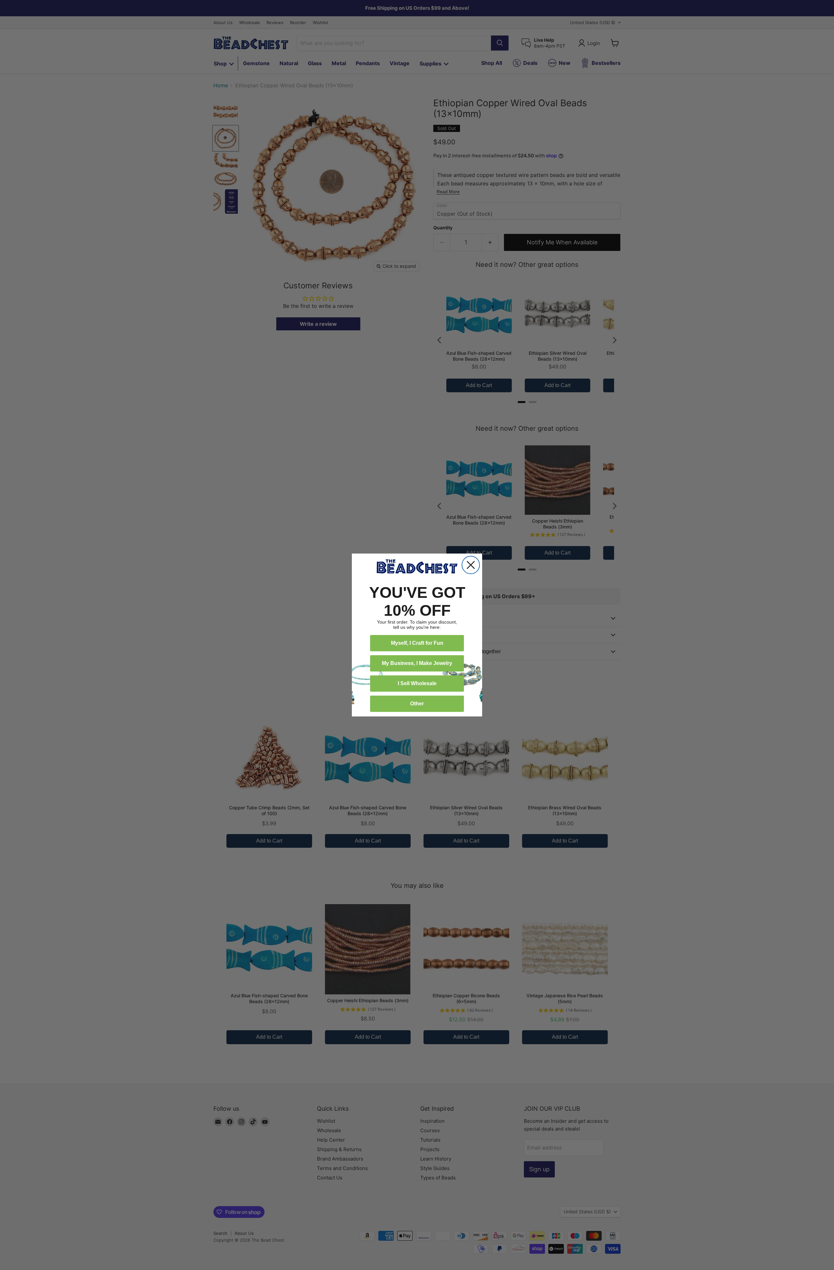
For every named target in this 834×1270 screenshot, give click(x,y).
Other (417, 703)
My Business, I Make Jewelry (417, 663)
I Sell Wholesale (417, 683)
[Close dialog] (471, 565)
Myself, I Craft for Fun (417, 643)
